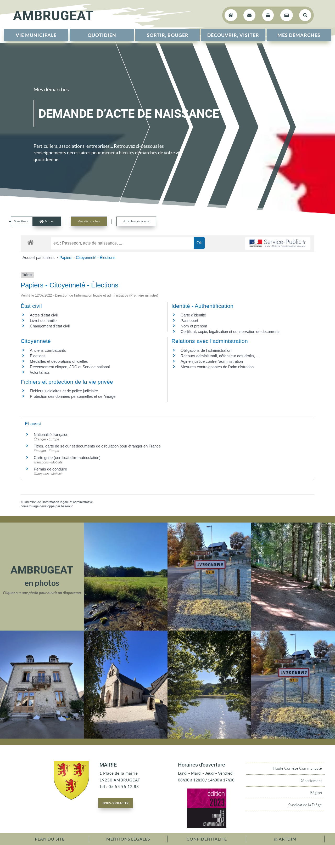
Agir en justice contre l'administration (212, 361)
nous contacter (116, 802)
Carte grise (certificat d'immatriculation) (67, 457)
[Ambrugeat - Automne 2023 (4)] (209, 629)
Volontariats (40, 372)
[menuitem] (36, 35)
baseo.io (67, 506)
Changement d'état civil (50, 326)
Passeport (189, 320)
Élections (38, 356)
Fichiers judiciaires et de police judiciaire (64, 391)
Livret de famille (43, 320)
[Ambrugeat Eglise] (126, 737)
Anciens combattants (48, 350)
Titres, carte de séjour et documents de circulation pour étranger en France (97, 446)
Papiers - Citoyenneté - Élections (87, 257)
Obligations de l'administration (206, 350)
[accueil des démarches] (30, 242)
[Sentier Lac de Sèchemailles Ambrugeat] (293, 629)
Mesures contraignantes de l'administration (217, 367)
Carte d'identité (193, 315)
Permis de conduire (50, 469)
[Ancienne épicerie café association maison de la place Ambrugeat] (42, 737)
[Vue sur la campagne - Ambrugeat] (126, 629)
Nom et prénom (194, 326)
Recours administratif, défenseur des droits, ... (220, 356)
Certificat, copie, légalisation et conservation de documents (231, 331)
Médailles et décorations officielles (59, 361)
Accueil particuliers (39, 257)
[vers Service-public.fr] (277, 243)
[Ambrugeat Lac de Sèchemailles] (209, 737)
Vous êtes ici (22, 221)
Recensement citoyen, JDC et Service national (70, 367)
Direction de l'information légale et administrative (58, 502)
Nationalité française (51, 434)
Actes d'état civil (44, 315)
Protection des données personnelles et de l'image (72, 396)
